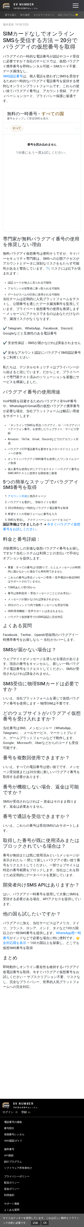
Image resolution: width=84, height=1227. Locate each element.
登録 (24, 1112)
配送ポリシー (11, 1182)
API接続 (8, 1155)
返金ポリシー (11, 1188)
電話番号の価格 (13, 1122)
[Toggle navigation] (75, 6)
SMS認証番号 (13, 76)
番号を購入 (11, 15)
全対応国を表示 (14, 943)
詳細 (36, 1222)
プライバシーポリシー (16, 1176)
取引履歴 (25, 15)
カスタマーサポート (44, 15)
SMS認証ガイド (13, 1140)
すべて (17, 128)
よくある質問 (11, 1209)
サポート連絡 (11, 1203)
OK (45, 1222)
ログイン (8, 1112)
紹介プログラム (13, 1161)
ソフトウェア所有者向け (18, 1167)
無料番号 (9, 1149)
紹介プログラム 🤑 (68, 15)
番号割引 (9, 1128)
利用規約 (9, 1195)
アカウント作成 (17, 496)
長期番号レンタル (14, 1134)
